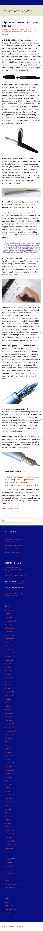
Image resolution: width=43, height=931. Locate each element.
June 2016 (8, 813)
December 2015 (10, 834)
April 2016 (8, 820)
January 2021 (9, 678)
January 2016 (9, 830)
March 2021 (8, 674)
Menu (4, 2)
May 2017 (8, 784)
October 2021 (9, 653)
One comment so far (11, 509)
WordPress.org (10, 913)
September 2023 (10, 621)
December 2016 (10, 795)
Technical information (12, 884)
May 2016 (8, 816)
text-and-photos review (26, 479)
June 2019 (8, 699)
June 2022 (8, 642)
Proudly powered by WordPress (13, 926)
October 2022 (9, 635)
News (6, 870)
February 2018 (9, 756)
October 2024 (9, 610)
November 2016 (10, 798)
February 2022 (9, 646)
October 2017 (9, 770)
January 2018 (9, 759)
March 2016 (8, 823)
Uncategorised (10, 887)
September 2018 (10, 731)
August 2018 (9, 734)
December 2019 (10, 692)
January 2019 (9, 717)
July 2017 (8, 777)
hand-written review (32, 477)
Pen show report (10, 873)
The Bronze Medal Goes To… (14, 545)
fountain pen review (16, 32)
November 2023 (10, 617)
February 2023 (9, 628)
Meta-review (26, 29)
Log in (7, 902)
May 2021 (8, 671)
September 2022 (10, 639)
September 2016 (10, 802)
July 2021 (8, 663)
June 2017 (8, 781)
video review (23, 482)
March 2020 (8, 688)
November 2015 (10, 837)
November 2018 (10, 724)
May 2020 (8, 685)
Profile (7, 877)
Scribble (7, 575)
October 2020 (9, 681)
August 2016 (9, 805)
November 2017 (10, 766)
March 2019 (8, 710)
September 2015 (10, 844)
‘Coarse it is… (9, 536)
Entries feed (9, 906)
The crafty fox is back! (12, 552)
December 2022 (10, 632)
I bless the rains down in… (13, 549)
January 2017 (9, 791)
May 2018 (8, 745)
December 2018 (10, 720)
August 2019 (9, 695)
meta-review (28, 32)
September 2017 (10, 773)
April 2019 (8, 706)
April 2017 (8, 788)
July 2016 (8, 809)
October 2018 (9, 727)
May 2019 (8, 703)
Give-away (8, 863)
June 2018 (8, 742)
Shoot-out (8, 880)
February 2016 (9, 827)
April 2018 (8, 749)
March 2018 (8, 752)
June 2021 (8, 667)
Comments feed (10, 909)
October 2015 (9, 841)
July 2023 (8, 624)
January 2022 (9, 649)
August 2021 (9, 660)
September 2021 (10, 656)
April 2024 (8, 614)
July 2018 (8, 738)
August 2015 (9, 848)
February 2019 (9, 713)
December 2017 (10, 763)
